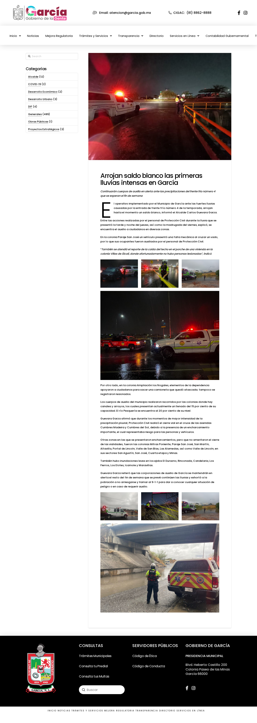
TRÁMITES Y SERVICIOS (87, 710)
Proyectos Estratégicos (43, 129)
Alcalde (33, 77)
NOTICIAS (64, 710)
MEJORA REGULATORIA (119, 710)
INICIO (52, 710)
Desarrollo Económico (42, 92)
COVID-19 (34, 84)
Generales (35, 114)
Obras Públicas (38, 122)
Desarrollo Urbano (40, 99)
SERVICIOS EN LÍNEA (190, 710)
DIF (30, 106)
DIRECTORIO (167, 710)
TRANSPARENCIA (147, 710)
